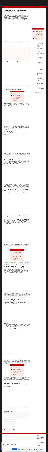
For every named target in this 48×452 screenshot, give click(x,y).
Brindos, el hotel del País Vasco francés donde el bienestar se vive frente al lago (40, 443)
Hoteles (39, 440)
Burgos (16, 41)
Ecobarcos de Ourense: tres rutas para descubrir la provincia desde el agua (40, 49)
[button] (43, 7)
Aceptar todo (31, 449)
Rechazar (35, 449)
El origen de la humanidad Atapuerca (10, 59)
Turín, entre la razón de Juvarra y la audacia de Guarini (40, 54)
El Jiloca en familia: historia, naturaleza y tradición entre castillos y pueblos (40, 62)
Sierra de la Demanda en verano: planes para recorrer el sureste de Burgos (16, 10)
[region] (10, 446)
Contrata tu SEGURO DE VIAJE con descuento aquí (17, 98)
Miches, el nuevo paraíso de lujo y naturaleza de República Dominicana (40, 69)
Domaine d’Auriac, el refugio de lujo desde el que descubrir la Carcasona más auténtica (40, 438)
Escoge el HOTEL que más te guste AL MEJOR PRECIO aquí (17, 93)
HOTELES (38, 435)
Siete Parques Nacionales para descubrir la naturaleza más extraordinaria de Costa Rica (40, 83)
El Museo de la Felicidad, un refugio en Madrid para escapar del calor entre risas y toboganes (40, 78)
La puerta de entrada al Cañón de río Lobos (11, 58)
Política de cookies (18, 450)
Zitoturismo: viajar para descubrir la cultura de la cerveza (40, 73)
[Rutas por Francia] (38, 98)
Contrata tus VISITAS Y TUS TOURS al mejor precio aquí (17, 96)
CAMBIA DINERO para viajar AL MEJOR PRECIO (17, 100)
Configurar (40, 449)
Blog (5, 12)
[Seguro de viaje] (38, 20)
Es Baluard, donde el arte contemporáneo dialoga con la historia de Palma (40, 88)
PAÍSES (20, 7)
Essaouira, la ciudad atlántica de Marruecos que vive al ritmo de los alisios (40, 44)
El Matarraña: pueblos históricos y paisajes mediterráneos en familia (40, 58)
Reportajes (39, 46)
